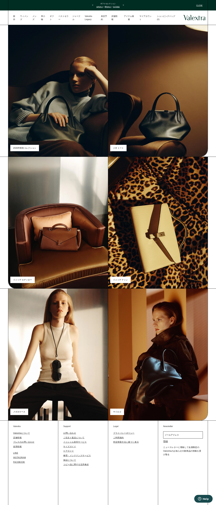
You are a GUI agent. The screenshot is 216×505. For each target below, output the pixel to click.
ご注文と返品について (74, 437)
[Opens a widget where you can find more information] (203, 499)
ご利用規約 (118, 437)
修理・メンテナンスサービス (77, 455)
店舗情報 (17, 437)
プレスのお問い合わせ (23, 442)
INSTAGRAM (19, 457)
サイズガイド (69, 446)
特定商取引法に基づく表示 (126, 442)
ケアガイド (68, 451)
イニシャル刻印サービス (75, 442)
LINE (15, 453)
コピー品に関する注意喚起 (76, 464)
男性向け (108, 7)
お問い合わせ (69, 433)
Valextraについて (21, 433)
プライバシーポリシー (123, 433)
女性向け (99, 7)
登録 (165, 441)
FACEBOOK (19, 462)
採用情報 (17, 446)
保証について (69, 460)
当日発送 (116, 7)
